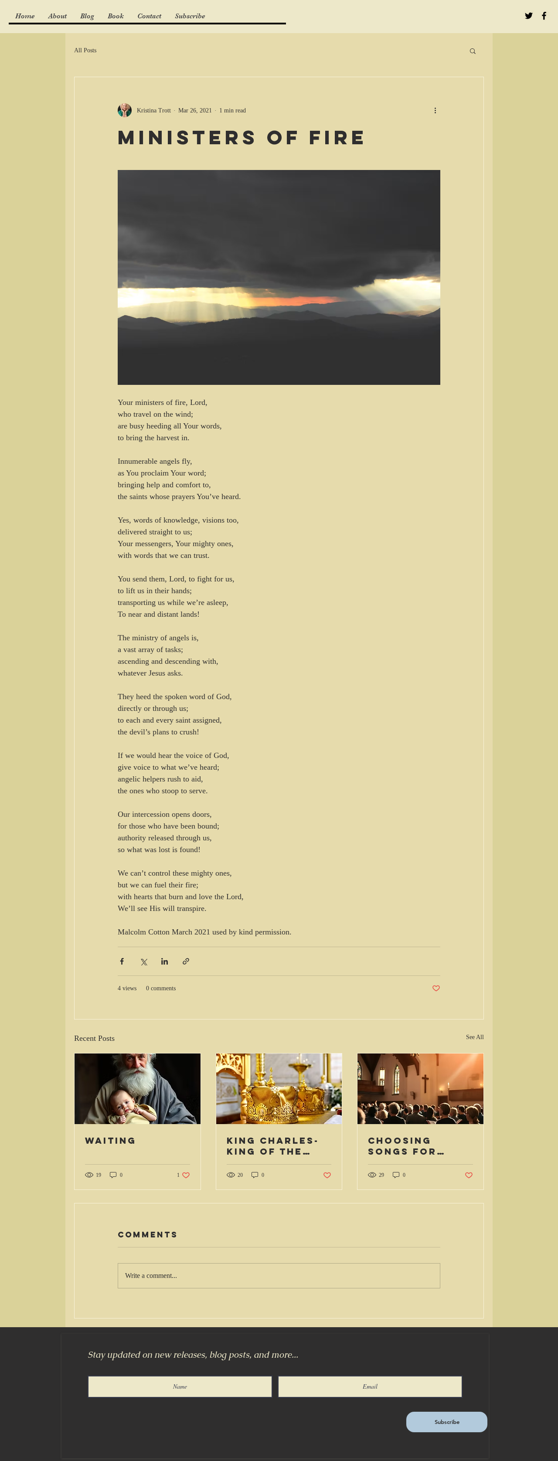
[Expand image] (279, 277)
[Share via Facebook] (122, 961)
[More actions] (435, 110)
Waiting (110, 1140)
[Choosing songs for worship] (420, 1088)
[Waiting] (138, 1088)
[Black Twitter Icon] (529, 15)
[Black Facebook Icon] (544, 15)
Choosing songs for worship (402, 1146)
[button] (473, 50)
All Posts (85, 50)
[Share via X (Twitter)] (143, 961)
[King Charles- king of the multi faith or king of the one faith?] (279, 1088)
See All (475, 1037)
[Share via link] (186, 961)
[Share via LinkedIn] (164, 961)
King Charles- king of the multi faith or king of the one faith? (279, 1146)
